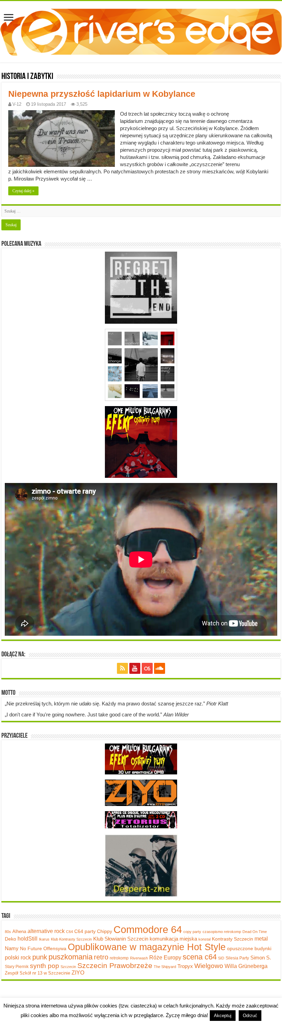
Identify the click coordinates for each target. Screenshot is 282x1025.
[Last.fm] (147, 668)
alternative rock (46, 931)
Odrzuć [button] (250, 1015)
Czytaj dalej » (23, 190)
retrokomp (119, 958)
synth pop (44, 965)
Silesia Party (237, 958)
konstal (204, 939)
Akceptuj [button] (222, 1015)
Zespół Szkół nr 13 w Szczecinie (37, 973)
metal (261, 938)
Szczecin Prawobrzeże (114, 965)
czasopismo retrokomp (222, 932)
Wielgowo (208, 965)
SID (221, 958)
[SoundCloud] (159, 668)
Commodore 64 (147, 929)
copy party (192, 932)
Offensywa (54, 948)
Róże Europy (165, 957)
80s (8, 932)
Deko (10, 939)
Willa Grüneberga (246, 966)
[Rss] (122, 668)
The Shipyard (165, 967)
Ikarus (44, 939)
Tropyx (185, 966)
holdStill (27, 938)
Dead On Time (254, 932)
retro (101, 957)
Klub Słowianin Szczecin (120, 939)
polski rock (18, 957)
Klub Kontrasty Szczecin (71, 939)
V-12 (16, 104)
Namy (12, 948)
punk (39, 957)
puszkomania (70, 957)
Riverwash (139, 958)
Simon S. (260, 957)
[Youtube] (134, 668)
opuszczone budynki (249, 948)
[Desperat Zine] (141, 865)
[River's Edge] (141, 30)
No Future (31, 948)
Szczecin (68, 967)
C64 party (85, 931)
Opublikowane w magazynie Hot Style (147, 947)
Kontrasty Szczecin (232, 939)
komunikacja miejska (173, 939)
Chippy (104, 931)
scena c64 (200, 957)
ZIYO (78, 973)
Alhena (19, 931)
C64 (69, 932)
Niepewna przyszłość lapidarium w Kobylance (101, 94)
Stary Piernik (17, 966)
